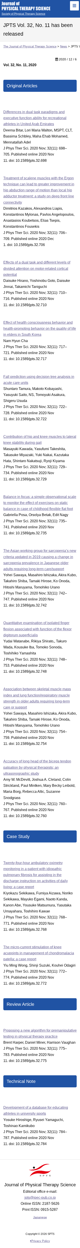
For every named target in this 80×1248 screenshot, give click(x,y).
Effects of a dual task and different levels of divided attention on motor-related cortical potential (36, 268)
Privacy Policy (40, 1241)
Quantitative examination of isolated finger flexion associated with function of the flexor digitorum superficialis (37, 629)
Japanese (40, 1217)
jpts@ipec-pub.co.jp (40, 1197)
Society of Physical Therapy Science (23, 13)
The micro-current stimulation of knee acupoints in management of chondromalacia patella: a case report (38, 953)
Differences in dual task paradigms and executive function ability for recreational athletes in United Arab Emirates (34, 118)
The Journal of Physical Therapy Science (26, 6)
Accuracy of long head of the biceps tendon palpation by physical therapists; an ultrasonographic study (37, 767)
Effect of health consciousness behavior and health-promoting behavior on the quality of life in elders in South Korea (39, 328)
